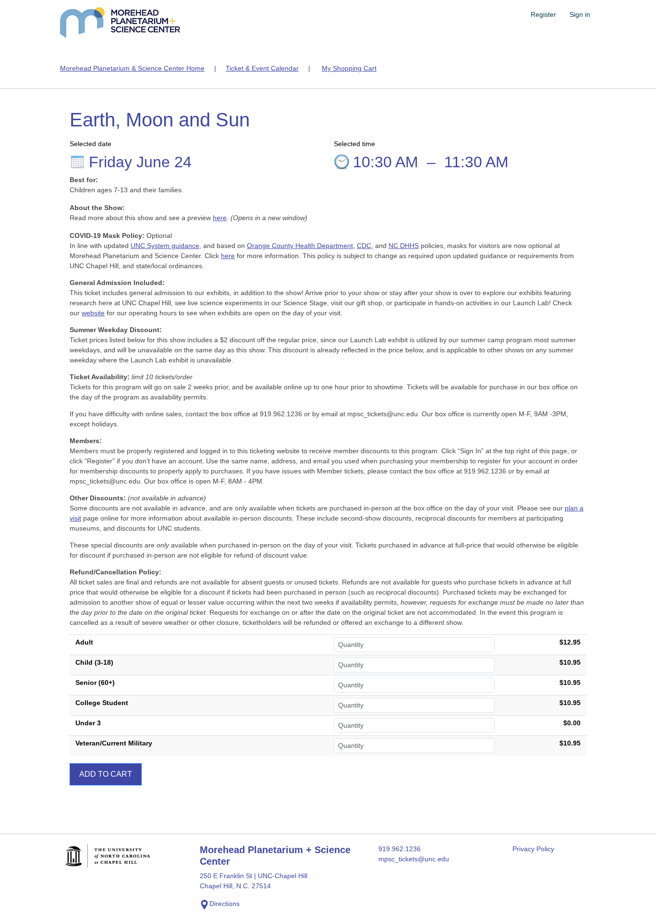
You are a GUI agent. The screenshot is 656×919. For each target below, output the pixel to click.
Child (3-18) (94, 662)
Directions (224, 903)
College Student (101, 703)
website (93, 313)
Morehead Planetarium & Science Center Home (132, 68)
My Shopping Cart (349, 68)
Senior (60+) (95, 682)
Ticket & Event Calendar (262, 68)
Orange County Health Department (300, 245)
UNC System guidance (165, 245)
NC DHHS (404, 245)
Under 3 (88, 723)
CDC (364, 245)
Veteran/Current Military (113, 743)
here (220, 218)
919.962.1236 (399, 849)
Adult (84, 642)
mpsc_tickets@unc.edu (413, 859)
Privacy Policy (533, 849)
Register (543, 14)
